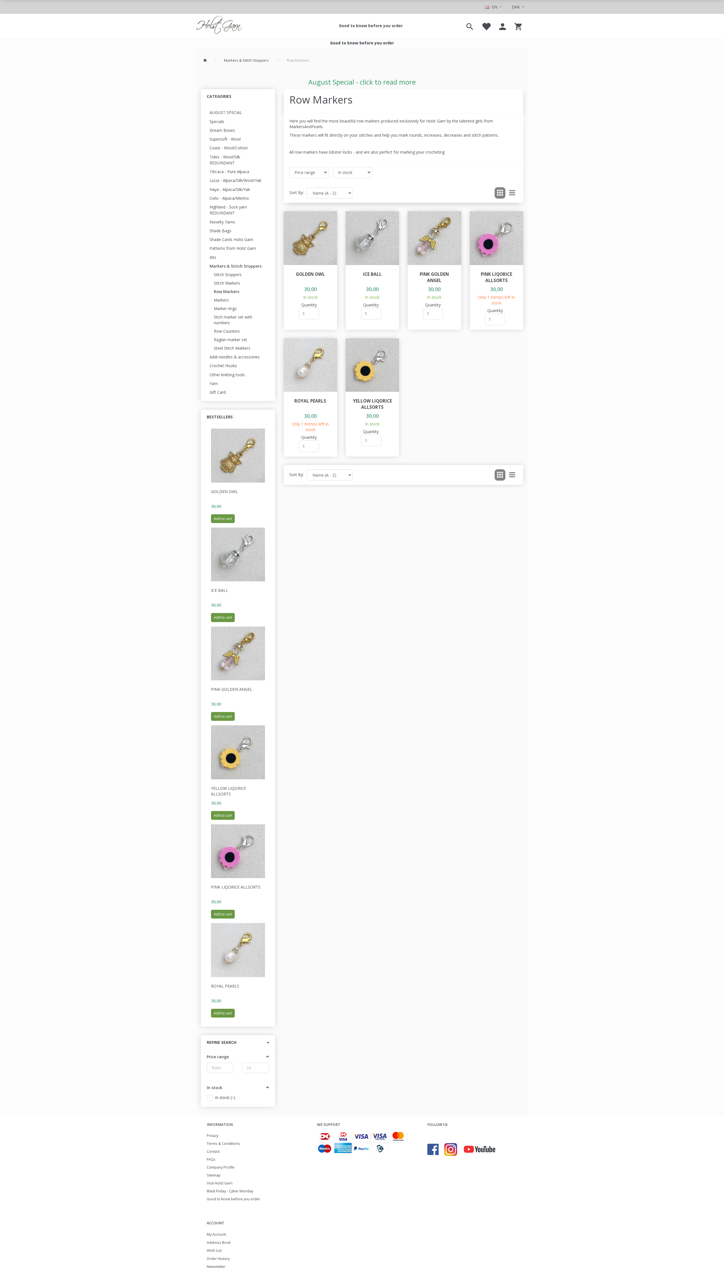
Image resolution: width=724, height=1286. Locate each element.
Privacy (212, 1135)
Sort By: (296, 192)
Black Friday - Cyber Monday (230, 1191)
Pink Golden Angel (231, 689)
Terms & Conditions (223, 1143)
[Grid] (500, 193)
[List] (512, 193)
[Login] (502, 26)
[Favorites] (486, 26)
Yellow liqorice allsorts (228, 791)
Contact (213, 1151)
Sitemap (214, 1175)
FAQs (211, 1159)
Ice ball (219, 590)
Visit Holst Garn (219, 1183)
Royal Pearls (225, 986)
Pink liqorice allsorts (235, 887)
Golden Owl (224, 491)
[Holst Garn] (219, 26)
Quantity (309, 304)
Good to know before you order (371, 25)
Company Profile (220, 1167)
